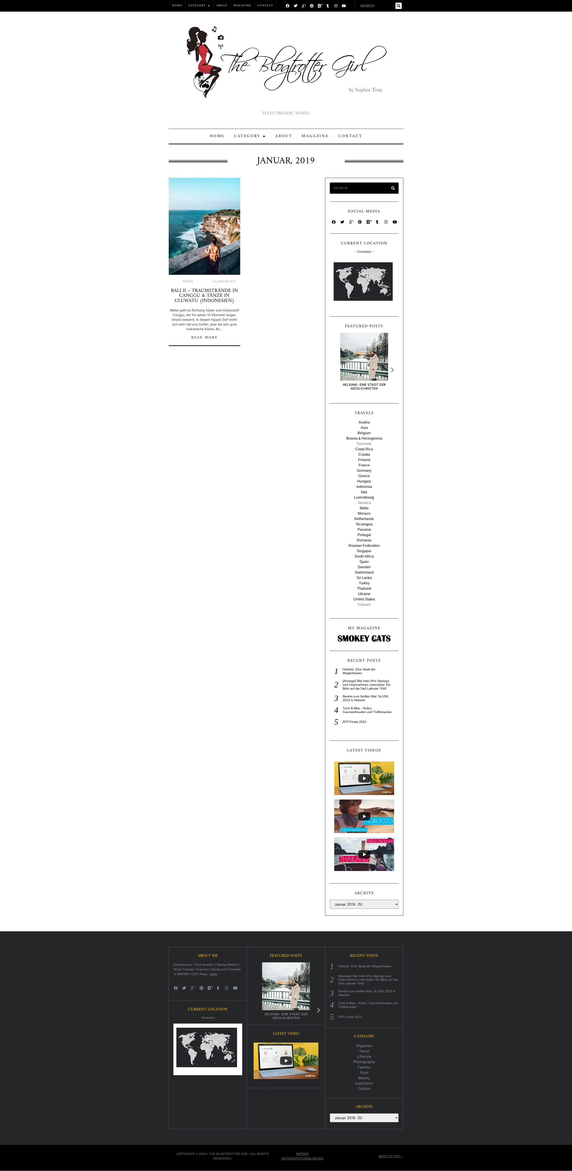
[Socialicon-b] (319, 5)
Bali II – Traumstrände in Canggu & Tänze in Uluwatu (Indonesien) (204, 295)
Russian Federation (364, 546)
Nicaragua (364, 524)
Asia (364, 428)
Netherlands (364, 519)
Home (177, 5)
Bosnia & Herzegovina (364, 438)
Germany (364, 470)
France (364, 465)
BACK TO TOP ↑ (390, 1156)
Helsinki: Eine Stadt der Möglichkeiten (364, 386)
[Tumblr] (327, 5)
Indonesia (364, 487)
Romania (364, 540)
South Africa (364, 556)
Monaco (364, 513)
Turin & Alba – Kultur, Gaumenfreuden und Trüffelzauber (367, 710)
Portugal (364, 535)
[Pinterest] (311, 5)
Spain (364, 562)
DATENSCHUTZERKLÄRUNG (302, 1158)
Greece (364, 476)
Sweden (364, 567)
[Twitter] (295, 5)
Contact (265, 5)
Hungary (364, 481)
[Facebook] (287, 5)
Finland (364, 460)
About (222, 5)
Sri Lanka (364, 578)
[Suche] (398, 6)
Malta (364, 508)
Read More (204, 337)
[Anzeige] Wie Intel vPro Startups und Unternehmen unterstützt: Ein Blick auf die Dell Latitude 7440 (367, 684)
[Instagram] (335, 5)
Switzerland (364, 572)
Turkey (364, 583)
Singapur (364, 551)
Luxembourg (364, 497)
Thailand (364, 588)
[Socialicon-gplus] (303, 5)
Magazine (242, 5)
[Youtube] (343, 5)
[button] (393, 370)
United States (364, 599)
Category (197, 5)
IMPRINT (302, 1154)
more (213, 974)
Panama (364, 529)
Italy (364, 492)
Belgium (364, 433)
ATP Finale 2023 (354, 722)
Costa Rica (364, 449)
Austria (364, 422)
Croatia (364, 454)
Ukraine (364, 594)
